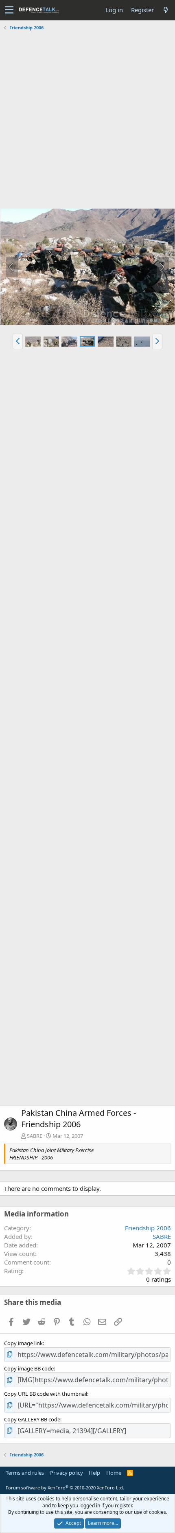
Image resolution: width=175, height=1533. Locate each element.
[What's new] (165, 10)
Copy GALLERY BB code (32, 1419)
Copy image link (23, 1343)
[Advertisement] (87, 120)
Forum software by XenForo (65, 1488)
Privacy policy (66, 1472)
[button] (9, 10)
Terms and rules (25, 1472)
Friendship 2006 (148, 1228)
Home (113, 1472)
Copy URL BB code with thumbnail (45, 1393)
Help (94, 1472)
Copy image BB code (29, 1368)
